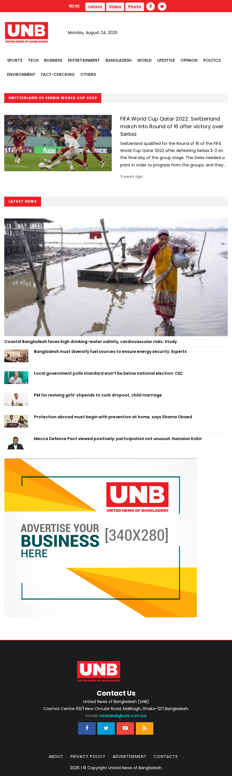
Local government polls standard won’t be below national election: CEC (108, 373)
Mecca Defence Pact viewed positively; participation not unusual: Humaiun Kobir (118, 438)
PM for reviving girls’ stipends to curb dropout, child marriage (98, 395)
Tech (33, 60)
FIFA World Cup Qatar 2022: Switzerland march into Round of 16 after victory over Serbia (172, 126)
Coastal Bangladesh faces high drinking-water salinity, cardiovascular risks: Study (90, 341)
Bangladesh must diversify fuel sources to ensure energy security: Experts (110, 351)
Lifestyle (166, 60)
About (56, 756)
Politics (212, 60)
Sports (14, 60)
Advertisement (130, 756)
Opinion (189, 60)
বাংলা (74, 6)
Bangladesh (119, 60)
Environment (21, 74)
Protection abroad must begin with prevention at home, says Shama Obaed (113, 417)
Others (88, 74)
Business (53, 60)
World (144, 60)
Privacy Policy (88, 756)
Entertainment (84, 60)
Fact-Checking (58, 74)
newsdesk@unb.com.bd (116, 716)
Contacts (166, 756)
